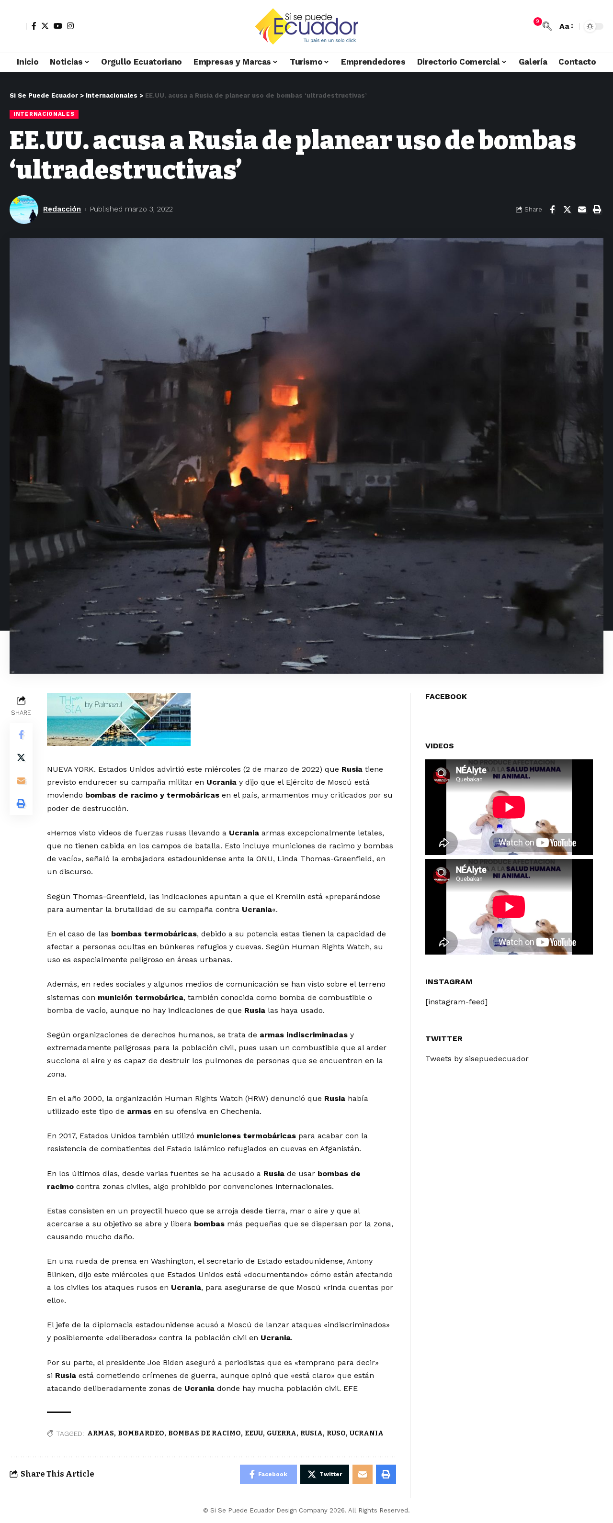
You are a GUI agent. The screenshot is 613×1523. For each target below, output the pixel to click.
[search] (547, 26)
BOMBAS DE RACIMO (204, 1433)
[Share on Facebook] (552, 209)
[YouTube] (58, 26)
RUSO (336, 1433)
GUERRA (281, 1433)
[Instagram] (70, 26)
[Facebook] (34, 26)
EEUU (254, 1433)
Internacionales (44, 114)
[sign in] (18, 26)
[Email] (582, 209)
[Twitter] (45, 26)
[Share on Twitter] (567, 209)
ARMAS (100, 1433)
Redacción (62, 209)
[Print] (596, 209)
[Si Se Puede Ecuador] (306, 26)
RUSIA (311, 1433)
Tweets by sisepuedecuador (477, 1058)
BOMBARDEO (141, 1433)
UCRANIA (367, 1433)
